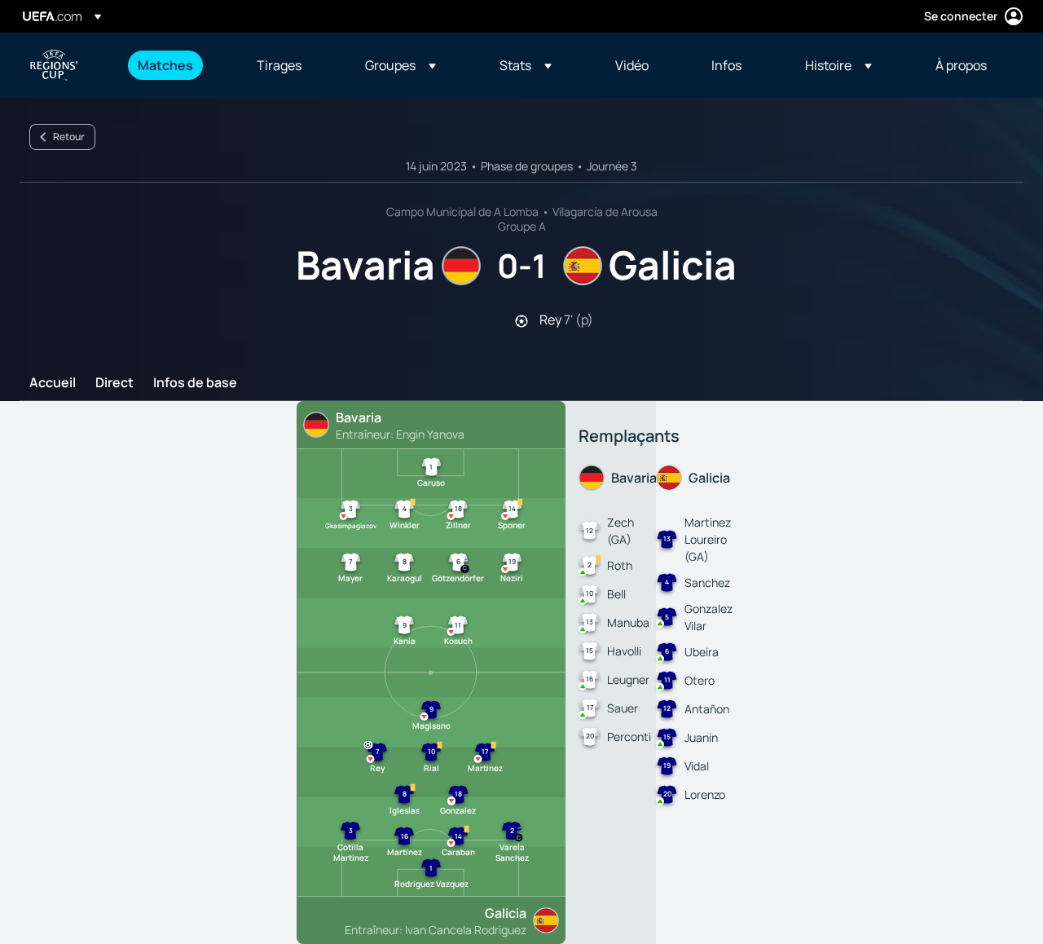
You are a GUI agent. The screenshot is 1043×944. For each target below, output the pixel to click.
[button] (400, 65)
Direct (114, 383)
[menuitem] (177, 65)
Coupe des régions (54, 65)
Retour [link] (69, 136)
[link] (165, 65)
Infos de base (195, 383)
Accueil (52, 383)
